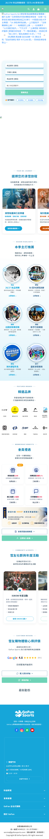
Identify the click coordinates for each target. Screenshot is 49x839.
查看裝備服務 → (13, 228)
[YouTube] (32, 730)
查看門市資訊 (23, 779)
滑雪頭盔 (40, 100)
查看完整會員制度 (26, 531)
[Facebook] (17, 730)
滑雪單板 (21, 100)
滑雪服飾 (30, 100)
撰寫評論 (26, 680)
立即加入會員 (26, 538)
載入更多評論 (26, 673)
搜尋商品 (24, 92)
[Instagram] (22, 730)
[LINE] (27, 730)
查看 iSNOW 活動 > (20, 619)
